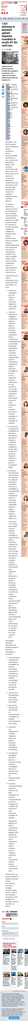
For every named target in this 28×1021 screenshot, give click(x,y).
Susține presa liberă (24, 28)
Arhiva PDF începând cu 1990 (4, 3)
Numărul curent (9, 2)
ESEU (23, 19)
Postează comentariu (9, 939)
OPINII (5, 19)
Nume (3, 922)
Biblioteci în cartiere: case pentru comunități (9, 106)
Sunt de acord (14, 1018)
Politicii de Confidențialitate (9, 1006)
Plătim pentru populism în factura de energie (9, 127)
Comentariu (5, 931)
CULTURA (17, 19)
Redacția (24, 1)
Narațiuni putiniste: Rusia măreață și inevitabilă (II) (9, 96)
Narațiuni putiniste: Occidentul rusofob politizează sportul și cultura (10, 117)
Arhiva (15, 1)
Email (3, 926)
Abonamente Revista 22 (4, 6)
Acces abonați (3, 9)
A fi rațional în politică (9, 135)
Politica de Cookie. (16, 1016)
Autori (19, 1)
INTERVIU (10, 19)
